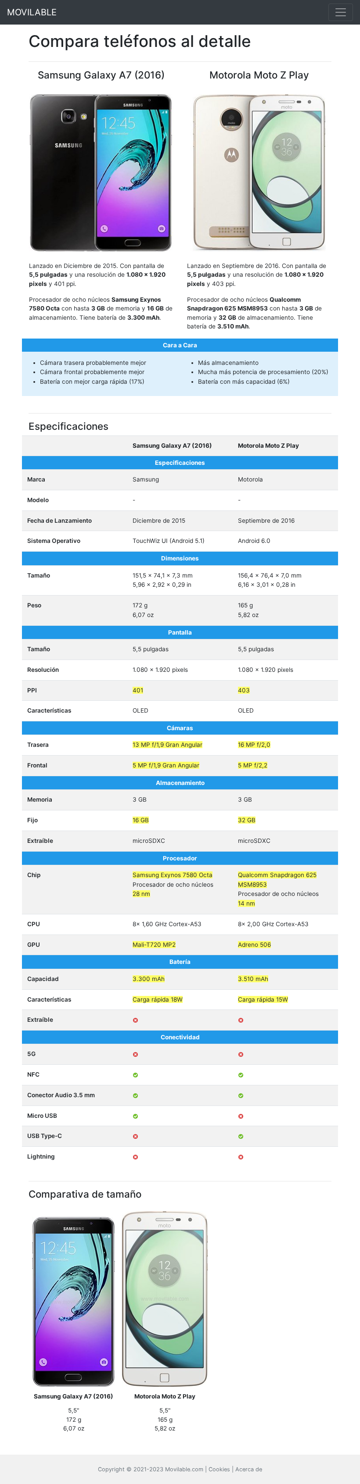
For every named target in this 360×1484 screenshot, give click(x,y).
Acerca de (248, 1469)
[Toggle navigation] (340, 12)
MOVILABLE (32, 12)
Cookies (219, 1469)
